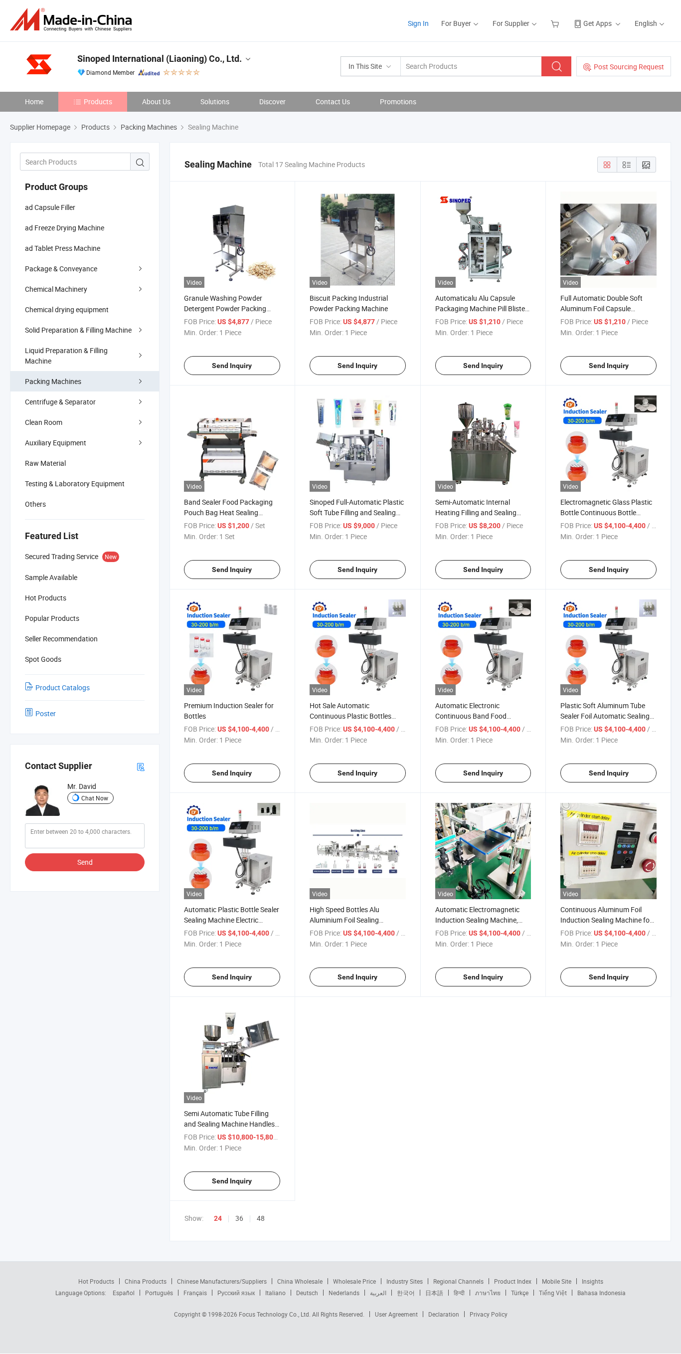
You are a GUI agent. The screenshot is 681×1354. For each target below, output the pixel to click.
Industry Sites (404, 1281)
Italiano (275, 1293)
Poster (45, 713)
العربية (378, 1293)
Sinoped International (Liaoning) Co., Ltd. (159, 58)
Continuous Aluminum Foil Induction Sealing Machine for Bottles (606, 920)
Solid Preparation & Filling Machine (78, 330)
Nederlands (344, 1293)
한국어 (406, 1293)
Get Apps (597, 23)
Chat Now (94, 798)
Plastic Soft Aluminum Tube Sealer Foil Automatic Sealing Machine (605, 716)
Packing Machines (53, 381)
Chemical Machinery (56, 289)
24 (218, 1218)
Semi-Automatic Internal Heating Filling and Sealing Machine (475, 512)
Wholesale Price (354, 1281)
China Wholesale (300, 1281)
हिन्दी (459, 1293)
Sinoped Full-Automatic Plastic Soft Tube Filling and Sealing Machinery (357, 512)
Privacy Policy (489, 1314)
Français (195, 1293)
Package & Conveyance (61, 268)
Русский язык (236, 1293)
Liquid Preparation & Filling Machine (66, 356)
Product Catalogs (62, 687)
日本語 (434, 1293)
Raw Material (45, 463)
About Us (156, 101)
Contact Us (333, 101)
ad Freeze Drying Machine (64, 227)
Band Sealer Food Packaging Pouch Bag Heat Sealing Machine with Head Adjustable (231, 512)
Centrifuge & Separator (60, 401)
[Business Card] (141, 766)
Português (159, 1293)
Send (85, 862)
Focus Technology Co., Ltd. (275, 1314)
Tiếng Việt (553, 1293)
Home (34, 101)
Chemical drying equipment (67, 309)
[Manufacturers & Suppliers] (74, 19)
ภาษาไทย (488, 1293)
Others (35, 504)
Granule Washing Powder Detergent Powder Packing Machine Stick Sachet (225, 308)
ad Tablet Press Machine (62, 248)
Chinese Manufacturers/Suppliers (222, 1281)
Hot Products (96, 1281)
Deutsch (307, 1293)
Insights (592, 1281)
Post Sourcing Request (629, 66)
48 (261, 1218)
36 (239, 1218)
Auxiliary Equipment (55, 442)
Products (98, 101)
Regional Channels (458, 1281)
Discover (272, 101)
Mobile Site (556, 1281)
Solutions (214, 101)
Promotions (398, 101)
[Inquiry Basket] (556, 23)
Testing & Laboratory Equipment (75, 483)
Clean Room (43, 422)
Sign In (418, 23)
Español (124, 1293)
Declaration (443, 1314)
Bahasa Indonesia (601, 1293)
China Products (146, 1281)
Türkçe (519, 1293)
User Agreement (396, 1314)
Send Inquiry (232, 366)
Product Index (512, 1281)
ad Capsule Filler (50, 207)
